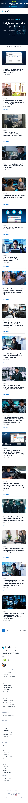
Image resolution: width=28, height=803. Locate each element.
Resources (10, 19)
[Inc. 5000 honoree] (8, 660)
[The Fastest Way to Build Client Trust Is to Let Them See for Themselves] (14, 192)
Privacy (12, 797)
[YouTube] (9, 794)
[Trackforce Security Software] (9, 647)
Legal (7, 797)
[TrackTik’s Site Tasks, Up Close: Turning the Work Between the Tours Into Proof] (14, 318)
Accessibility (16, 797)
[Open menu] (25, 11)
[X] (14, 794)
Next (24, 630)
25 (20, 630)
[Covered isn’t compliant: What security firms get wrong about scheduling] (14, 545)
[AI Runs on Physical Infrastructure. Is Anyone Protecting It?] (14, 254)
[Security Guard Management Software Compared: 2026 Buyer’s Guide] (14, 65)
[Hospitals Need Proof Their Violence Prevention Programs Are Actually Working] (14, 97)
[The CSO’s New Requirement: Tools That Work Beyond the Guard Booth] (14, 160)
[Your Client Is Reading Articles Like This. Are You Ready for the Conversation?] (14, 350)
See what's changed (14, 6)
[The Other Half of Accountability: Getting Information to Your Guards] (14, 129)
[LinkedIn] (11, 794)
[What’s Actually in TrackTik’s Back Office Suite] (14, 223)
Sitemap (20, 797)
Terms (9, 797)
